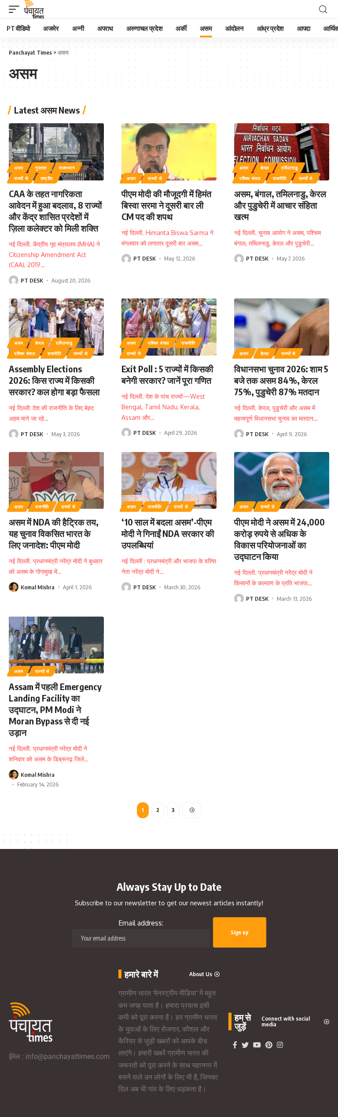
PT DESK (32, 280)
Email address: (140, 923)
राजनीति (280, 178)
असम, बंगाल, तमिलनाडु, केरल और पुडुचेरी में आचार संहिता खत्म (280, 205)
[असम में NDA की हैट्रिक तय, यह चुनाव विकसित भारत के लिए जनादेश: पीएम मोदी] (56, 480)
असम (18, 167)
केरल (265, 167)
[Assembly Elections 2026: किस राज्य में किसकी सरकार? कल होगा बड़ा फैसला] (56, 327)
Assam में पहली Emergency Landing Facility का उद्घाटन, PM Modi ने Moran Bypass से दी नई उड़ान (55, 709)
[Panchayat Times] (34, 9)
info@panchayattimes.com (68, 1056)
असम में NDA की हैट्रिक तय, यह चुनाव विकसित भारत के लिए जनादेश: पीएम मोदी (54, 533)
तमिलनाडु (289, 167)
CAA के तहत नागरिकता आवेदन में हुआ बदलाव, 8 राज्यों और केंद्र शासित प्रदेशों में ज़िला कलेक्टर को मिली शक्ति (55, 210)
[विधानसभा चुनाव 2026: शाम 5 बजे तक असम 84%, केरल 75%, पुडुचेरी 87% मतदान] (281, 327)
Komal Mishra (38, 587)
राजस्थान (67, 167)
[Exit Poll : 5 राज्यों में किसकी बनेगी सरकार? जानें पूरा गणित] (169, 327)
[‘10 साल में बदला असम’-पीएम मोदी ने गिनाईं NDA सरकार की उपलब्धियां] (169, 480)
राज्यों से (21, 178)
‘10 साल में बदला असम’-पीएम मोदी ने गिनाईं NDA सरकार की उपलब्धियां (167, 533)
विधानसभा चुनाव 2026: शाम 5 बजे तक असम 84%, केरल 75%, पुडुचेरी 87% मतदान (281, 380)
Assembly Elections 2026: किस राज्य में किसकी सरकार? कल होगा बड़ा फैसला (54, 380)
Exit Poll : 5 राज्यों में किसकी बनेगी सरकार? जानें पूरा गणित (167, 374)
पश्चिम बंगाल (250, 178)
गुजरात (41, 167)
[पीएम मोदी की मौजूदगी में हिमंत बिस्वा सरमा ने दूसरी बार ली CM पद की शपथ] (169, 151)
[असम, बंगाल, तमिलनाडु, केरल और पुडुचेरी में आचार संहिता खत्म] (281, 151)
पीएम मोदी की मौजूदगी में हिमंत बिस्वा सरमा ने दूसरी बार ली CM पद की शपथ (166, 205)
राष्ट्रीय (47, 178)
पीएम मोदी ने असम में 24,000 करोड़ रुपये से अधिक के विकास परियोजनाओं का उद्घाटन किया (279, 539)
